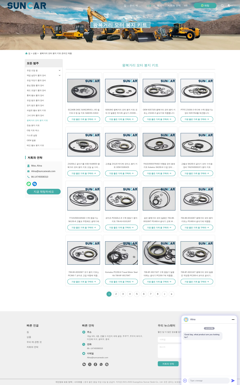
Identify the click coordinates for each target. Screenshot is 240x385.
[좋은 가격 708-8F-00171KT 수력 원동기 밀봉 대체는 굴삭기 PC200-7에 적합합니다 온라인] (159, 253)
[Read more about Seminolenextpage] (164, 294)
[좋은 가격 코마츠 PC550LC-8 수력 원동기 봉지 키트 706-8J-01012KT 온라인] (121, 199)
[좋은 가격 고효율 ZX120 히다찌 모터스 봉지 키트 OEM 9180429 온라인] (121, 144)
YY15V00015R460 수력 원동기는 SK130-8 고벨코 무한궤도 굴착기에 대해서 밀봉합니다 (83, 221)
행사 (159, 5)
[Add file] (185, 381)
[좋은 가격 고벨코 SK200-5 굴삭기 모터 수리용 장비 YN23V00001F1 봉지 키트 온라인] (197, 144)
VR (186, 5)
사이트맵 (78, 382)
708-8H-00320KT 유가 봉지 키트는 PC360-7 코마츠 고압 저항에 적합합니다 (83, 275)
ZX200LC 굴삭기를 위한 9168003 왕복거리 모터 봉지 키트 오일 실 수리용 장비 (84, 167)
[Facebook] (95, 365)
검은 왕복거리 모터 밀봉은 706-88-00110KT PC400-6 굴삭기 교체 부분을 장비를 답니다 (159, 221)
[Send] (233, 381)
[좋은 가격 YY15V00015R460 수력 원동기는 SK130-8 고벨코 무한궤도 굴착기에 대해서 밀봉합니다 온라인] (83, 199)
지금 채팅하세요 (44, 191)
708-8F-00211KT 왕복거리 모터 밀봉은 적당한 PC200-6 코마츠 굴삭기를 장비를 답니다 (197, 275)
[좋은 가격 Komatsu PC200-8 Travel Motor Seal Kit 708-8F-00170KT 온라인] (121, 253)
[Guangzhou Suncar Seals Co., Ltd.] (27, 5)
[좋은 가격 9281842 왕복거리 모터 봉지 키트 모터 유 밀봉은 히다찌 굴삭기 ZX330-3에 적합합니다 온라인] (121, 90)
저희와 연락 (174, 5)
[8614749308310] (101, 365)
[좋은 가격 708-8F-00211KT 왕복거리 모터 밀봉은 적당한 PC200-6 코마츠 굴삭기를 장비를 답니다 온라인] (197, 253)
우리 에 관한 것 (136, 5)
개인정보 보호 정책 (63, 382)
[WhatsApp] (28, 183)
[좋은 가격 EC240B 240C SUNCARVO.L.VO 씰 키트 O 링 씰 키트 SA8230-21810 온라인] (83, 90)
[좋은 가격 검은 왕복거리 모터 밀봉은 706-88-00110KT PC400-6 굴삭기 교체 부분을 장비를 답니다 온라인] (159, 199)
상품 (148, 5)
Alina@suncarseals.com (43, 171)
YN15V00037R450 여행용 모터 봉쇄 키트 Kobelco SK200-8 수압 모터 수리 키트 (159, 167)
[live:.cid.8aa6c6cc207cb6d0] (34, 183)
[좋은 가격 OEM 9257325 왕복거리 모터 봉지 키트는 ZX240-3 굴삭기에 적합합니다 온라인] (159, 90)
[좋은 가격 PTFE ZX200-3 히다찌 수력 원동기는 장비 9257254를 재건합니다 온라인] (197, 90)
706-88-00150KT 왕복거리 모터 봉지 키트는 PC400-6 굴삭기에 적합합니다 (197, 221)
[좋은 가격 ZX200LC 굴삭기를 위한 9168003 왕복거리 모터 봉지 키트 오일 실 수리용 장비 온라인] (83, 144)
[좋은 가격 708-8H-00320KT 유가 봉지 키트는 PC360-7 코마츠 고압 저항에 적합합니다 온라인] (83, 253)
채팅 (206, 5)
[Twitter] (90, 365)
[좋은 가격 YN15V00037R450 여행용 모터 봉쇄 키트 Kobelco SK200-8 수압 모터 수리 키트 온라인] (159, 144)
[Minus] (233, 319)
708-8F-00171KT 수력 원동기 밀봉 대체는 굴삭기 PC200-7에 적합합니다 (159, 275)
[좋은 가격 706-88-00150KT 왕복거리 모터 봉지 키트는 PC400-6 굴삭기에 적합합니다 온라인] (197, 199)
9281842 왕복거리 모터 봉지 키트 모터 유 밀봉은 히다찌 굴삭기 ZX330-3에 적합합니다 (121, 113)
